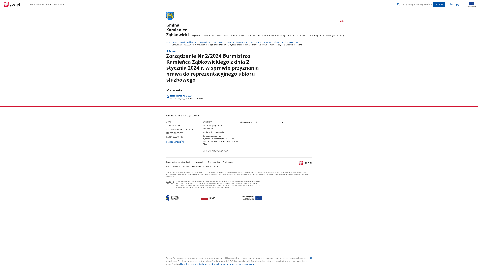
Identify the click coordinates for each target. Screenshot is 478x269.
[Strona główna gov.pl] (167, 42)
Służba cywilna (214, 162)
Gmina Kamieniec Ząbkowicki (184, 42)
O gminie (204, 42)
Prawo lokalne (217, 42)
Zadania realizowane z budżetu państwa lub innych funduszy (316, 35)
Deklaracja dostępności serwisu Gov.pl (188, 166)
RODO (281, 122)
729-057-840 (208, 128)
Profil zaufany (228, 162)
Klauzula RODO (212, 166)
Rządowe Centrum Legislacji (178, 162)
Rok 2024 (255, 42)
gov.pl (308, 164)
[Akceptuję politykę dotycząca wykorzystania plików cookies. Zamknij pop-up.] (311, 258)
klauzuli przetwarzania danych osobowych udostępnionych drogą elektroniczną (217, 264)
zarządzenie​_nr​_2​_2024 (186, 97)
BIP (167, 166)
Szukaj (439, 4)
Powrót (172, 51)
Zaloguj (456, 5)
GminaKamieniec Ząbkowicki (177, 29)
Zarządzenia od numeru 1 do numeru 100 (280, 42)
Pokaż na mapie (175, 141)
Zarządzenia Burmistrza (237, 42)
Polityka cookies (198, 162)
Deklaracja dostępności (248, 122)
